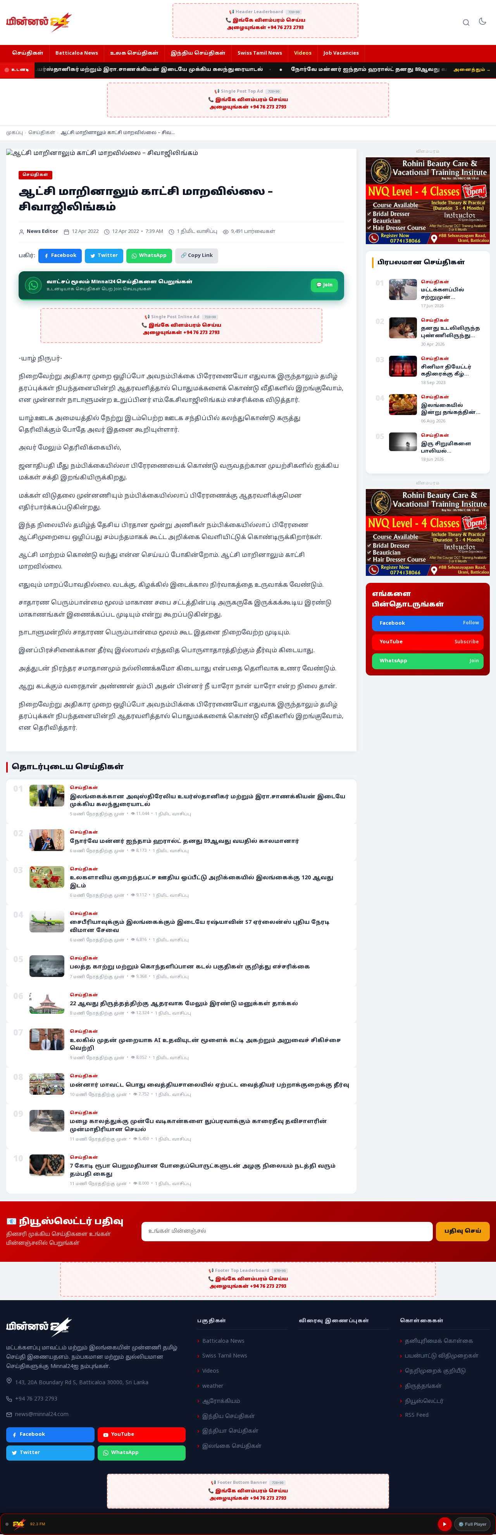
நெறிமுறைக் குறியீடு (435, 1371)
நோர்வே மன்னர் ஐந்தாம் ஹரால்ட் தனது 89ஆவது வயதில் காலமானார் (374, 70)
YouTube (122, 1435)
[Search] (466, 22)
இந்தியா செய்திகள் (230, 1431)
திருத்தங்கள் (423, 1386)
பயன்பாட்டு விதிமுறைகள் (442, 1356)
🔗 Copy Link (197, 256)
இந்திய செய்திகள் (198, 53)
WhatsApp (153, 256)
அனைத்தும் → (472, 69)
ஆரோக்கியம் (221, 1401)
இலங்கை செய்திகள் (232, 1446)
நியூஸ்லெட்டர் (424, 1401)
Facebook (63, 256)
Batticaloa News (76, 53)
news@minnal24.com (42, 1414)
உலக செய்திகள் (134, 53)
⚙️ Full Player (472, 1524)
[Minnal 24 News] (39, 22)
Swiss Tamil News (260, 53)
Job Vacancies (341, 53)
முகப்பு (14, 133)
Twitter (108, 256)
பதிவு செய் (462, 1231)
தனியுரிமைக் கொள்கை (439, 1341)
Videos (303, 53)
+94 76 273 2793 (36, 1399)
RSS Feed (417, 1416)
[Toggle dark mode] (482, 22)
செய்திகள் (27, 53)
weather (212, 1386)
